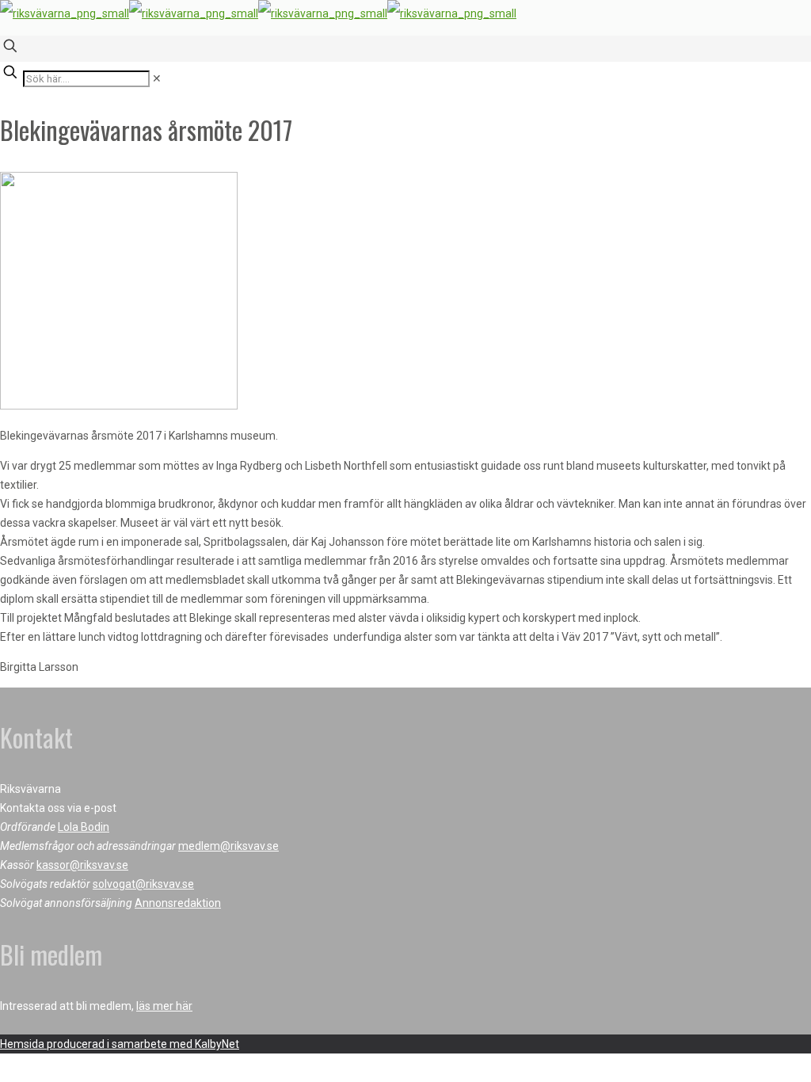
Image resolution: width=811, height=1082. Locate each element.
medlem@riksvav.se (228, 846)
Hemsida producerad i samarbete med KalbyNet (119, 1044)
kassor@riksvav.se (82, 865)
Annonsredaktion (178, 903)
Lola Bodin (83, 827)
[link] (157, 78)
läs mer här (164, 1006)
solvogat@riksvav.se (143, 884)
